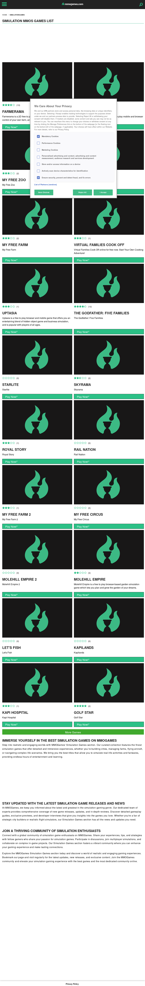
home (4, 15)
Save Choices (43, 192)
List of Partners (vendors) (45, 184)
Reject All (82, 192)
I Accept (103, 192)
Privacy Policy (72, 983)
